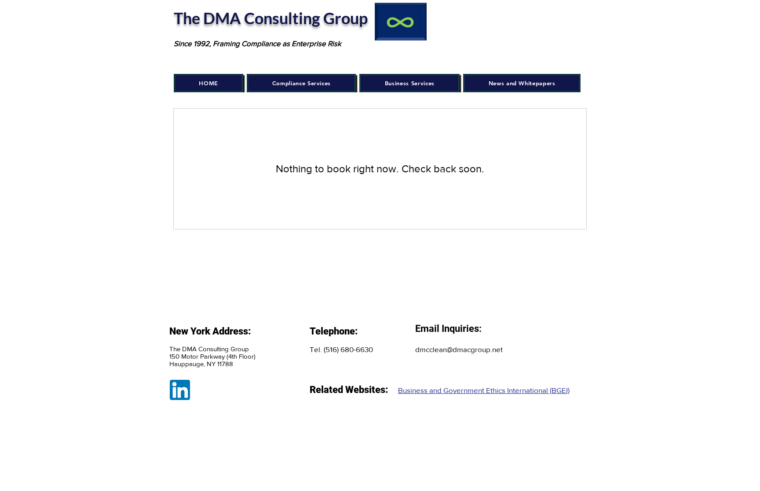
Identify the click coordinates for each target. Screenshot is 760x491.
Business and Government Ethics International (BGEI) (484, 390)
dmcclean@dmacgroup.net (459, 349)
